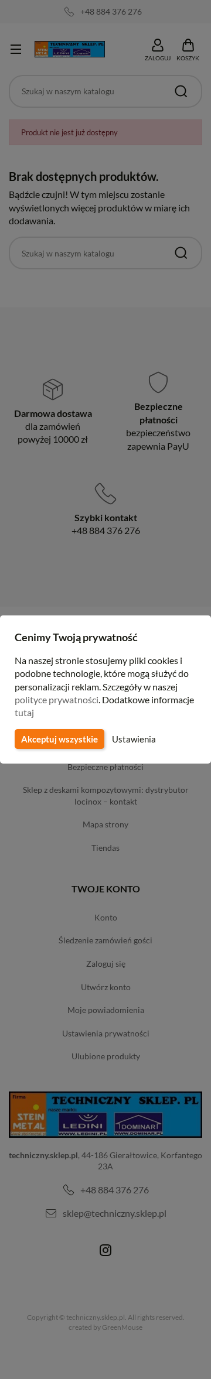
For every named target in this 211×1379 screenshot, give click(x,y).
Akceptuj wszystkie (59, 739)
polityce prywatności (56, 699)
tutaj (24, 712)
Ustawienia (134, 739)
